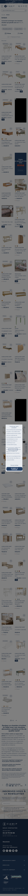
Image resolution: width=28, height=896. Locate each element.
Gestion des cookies (13, 449)
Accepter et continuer (14, 468)
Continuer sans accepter (14, 427)
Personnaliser (14, 465)
